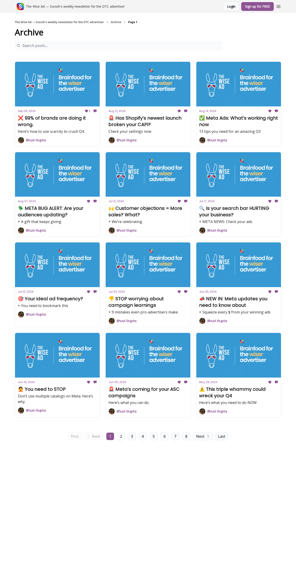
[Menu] (278, 5)
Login (231, 6)
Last (221, 436)
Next (200, 436)
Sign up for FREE (257, 6)
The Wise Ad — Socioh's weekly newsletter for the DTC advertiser (59, 22)
